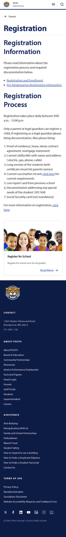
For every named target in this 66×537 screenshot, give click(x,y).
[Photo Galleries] (36, 512)
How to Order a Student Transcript (21, 462)
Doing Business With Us (16, 428)
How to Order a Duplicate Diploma (22, 457)
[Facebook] (13, 512)
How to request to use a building (21, 452)
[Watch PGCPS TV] (51, 512)
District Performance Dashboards (21, 369)
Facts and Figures (13, 374)
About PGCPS (11, 350)
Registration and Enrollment (25, 80)
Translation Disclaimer (15, 496)
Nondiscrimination (13, 491)
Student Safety (11, 447)
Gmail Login (10, 379)
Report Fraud (10, 442)
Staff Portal (10, 389)
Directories (9, 364)
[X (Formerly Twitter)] (5, 512)
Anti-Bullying (11, 423)
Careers (7, 404)
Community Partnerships (17, 359)
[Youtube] (28, 512)
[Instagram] (44, 512)
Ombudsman (10, 438)
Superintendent (12, 399)
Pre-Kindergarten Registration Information (34, 85)
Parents (12, 16)
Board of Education (14, 354)
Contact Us (9, 467)
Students (8, 394)
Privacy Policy (11, 486)
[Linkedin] (21, 512)
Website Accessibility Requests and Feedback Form (30, 501)
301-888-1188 (11, 329)
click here (49, 174)
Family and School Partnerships (20, 433)
